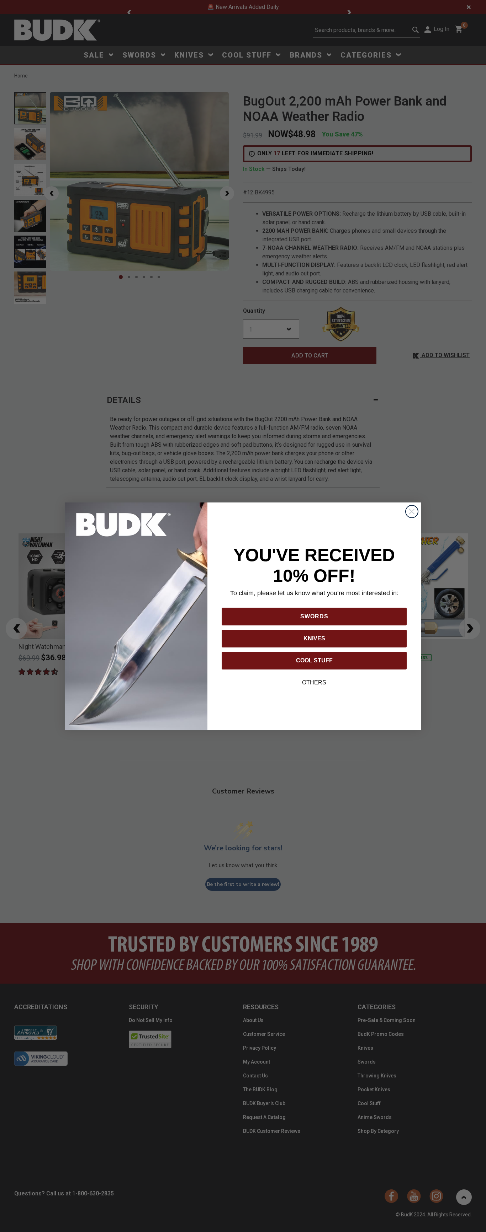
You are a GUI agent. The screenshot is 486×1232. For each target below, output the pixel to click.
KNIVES (314, 638)
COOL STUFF (314, 660)
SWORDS (314, 616)
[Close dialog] (412, 511)
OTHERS (314, 682)
